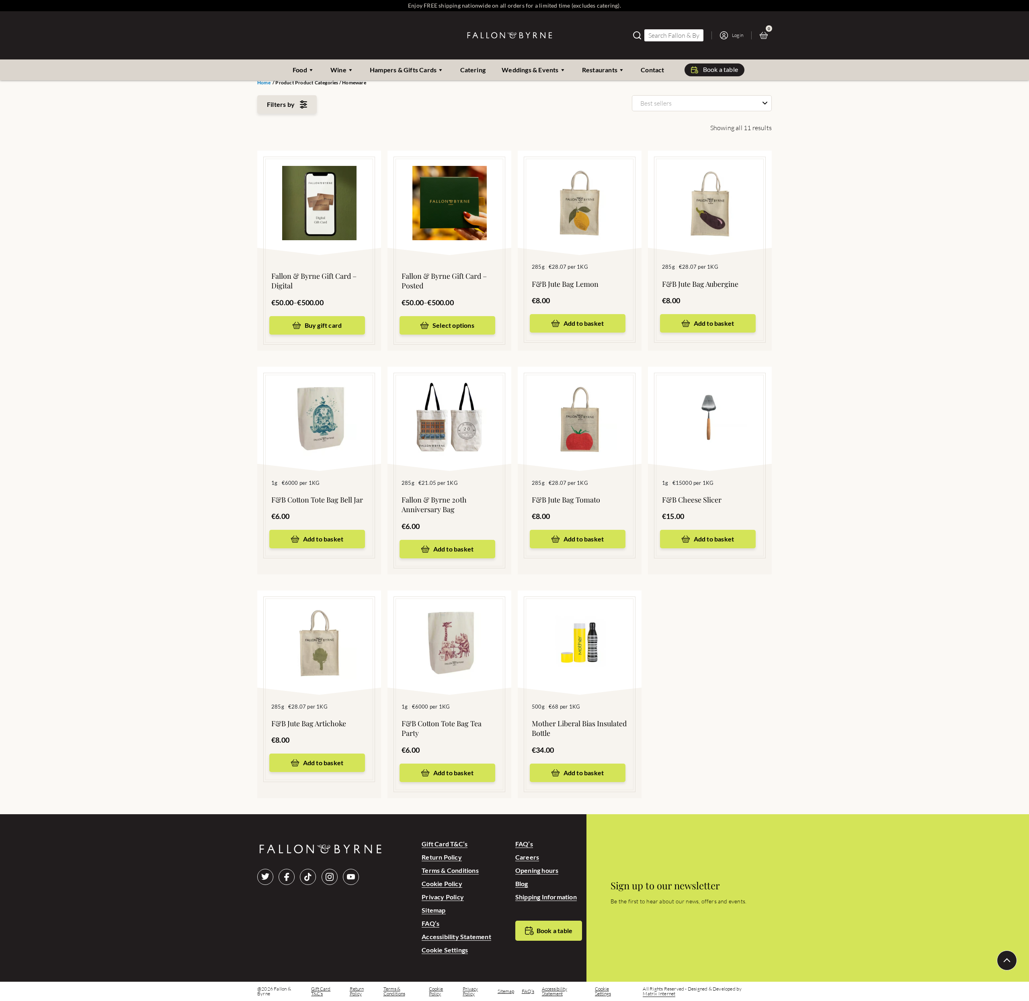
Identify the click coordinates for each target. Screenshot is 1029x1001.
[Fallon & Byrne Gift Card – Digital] (319, 191)
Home (264, 82)
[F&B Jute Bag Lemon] (580, 191)
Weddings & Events (530, 70)
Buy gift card (323, 325)
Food (300, 70)
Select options (453, 325)
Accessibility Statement (456, 936)
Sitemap (433, 910)
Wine (338, 70)
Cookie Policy (442, 883)
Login (737, 35)
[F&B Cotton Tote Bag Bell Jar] (319, 407)
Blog (521, 883)
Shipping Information (546, 897)
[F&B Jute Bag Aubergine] (710, 191)
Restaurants (599, 70)
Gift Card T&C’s (444, 844)
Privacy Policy (443, 897)
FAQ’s (430, 923)
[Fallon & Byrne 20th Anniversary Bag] (449, 407)
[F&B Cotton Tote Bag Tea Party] (449, 630)
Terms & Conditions (450, 870)
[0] (766, 35)
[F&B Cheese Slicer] (710, 407)
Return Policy (442, 857)
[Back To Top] (1007, 960)
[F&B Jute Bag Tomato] (580, 407)
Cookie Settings (445, 950)
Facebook (287, 877)
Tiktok (308, 877)
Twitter (265, 877)
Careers (527, 857)
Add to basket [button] (584, 323)
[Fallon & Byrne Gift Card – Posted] (449, 191)
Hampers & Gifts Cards (403, 70)
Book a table (720, 69)
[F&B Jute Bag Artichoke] (319, 630)
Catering (473, 70)
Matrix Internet (659, 993)
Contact (652, 70)
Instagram (330, 877)
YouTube (351, 877)
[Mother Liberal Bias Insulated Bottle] (580, 630)
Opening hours (537, 870)
